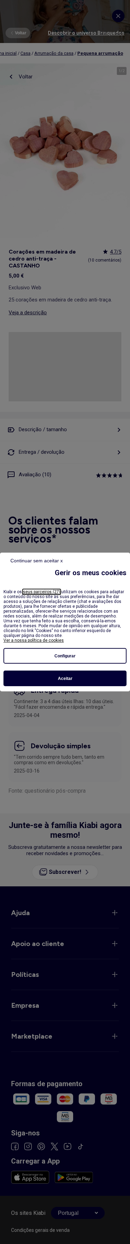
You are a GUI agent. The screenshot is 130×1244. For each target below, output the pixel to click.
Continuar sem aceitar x (36, 560)
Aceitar (65, 678)
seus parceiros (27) (41, 591)
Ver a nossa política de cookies (33, 640)
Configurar (65, 656)
